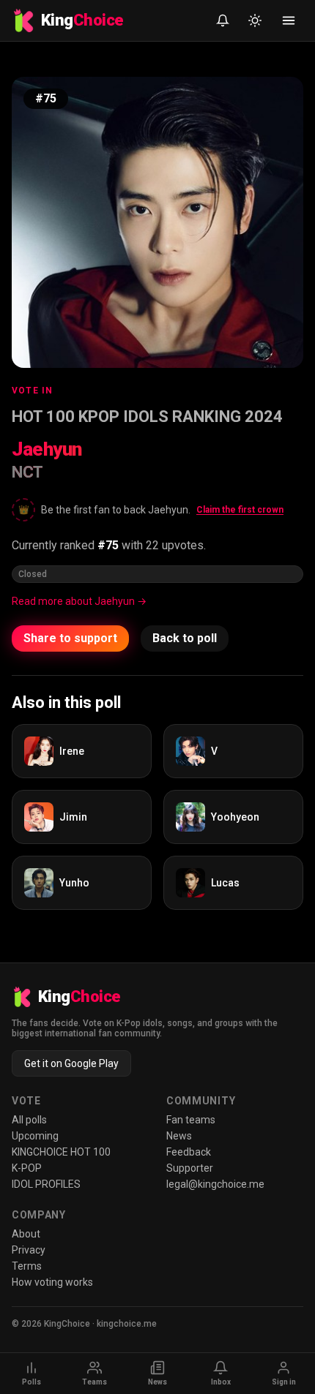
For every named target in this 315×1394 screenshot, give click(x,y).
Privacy (28, 1250)
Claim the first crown (240, 510)
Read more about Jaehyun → (79, 601)
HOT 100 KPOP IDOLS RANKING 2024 (147, 416)
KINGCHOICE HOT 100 (61, 1152)
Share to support (70, 638)
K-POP (27, 1168)
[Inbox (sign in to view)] (223, 20)
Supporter (189, 1168)
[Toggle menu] (288, 20)
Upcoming (35, 1136)
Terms (27, 1266)
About (26, 1234)
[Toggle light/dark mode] (255, 20)
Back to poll (184, 638)
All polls (29, 1120)
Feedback (188, 1152)
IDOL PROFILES (46, 1184)
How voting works (52, 1282)
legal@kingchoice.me (215, 1184)
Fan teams (190, 1120)
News (179, 1136)
